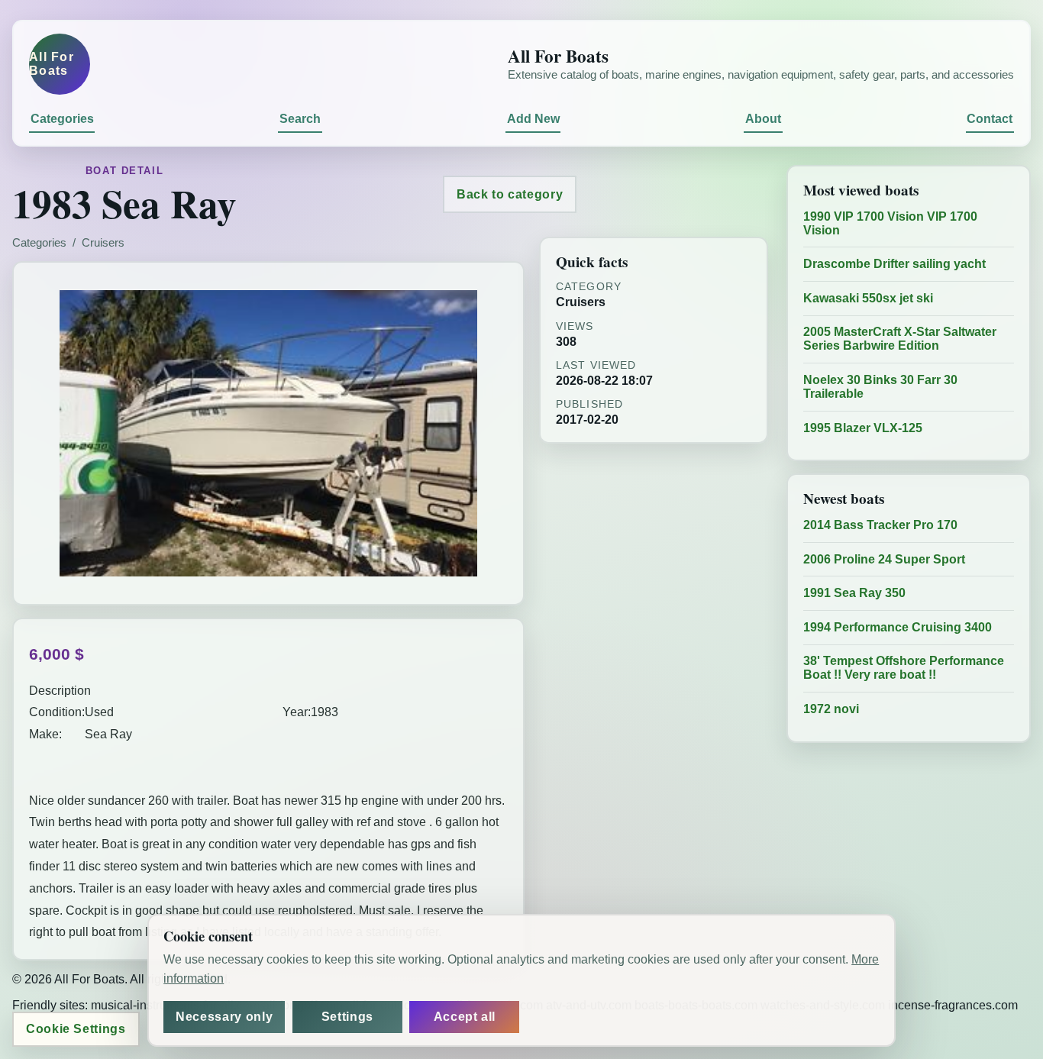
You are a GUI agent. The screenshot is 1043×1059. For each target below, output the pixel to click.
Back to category (510, 194)
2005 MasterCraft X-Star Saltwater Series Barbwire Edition (899, 338)
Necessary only (224, 1016)
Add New (533, 118)
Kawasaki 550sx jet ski (868, 298)
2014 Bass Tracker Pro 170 (880, 524)
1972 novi (831, 708)
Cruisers (103, 243)
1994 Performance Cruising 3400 (897, 627)
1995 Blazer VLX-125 (862, 427)
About (763, 118)
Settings (347, 1016)
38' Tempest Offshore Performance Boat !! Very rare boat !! (903, 667)
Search (300, 118)
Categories (62, 118)
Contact (989, 118)
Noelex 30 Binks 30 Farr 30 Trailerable (880, 386)
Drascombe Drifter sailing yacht (894, 263)
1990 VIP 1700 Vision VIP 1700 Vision (890, 223)
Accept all (465, 1016)
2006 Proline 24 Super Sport (884, 559)
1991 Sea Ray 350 (854, 592)
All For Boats (51, 63)
